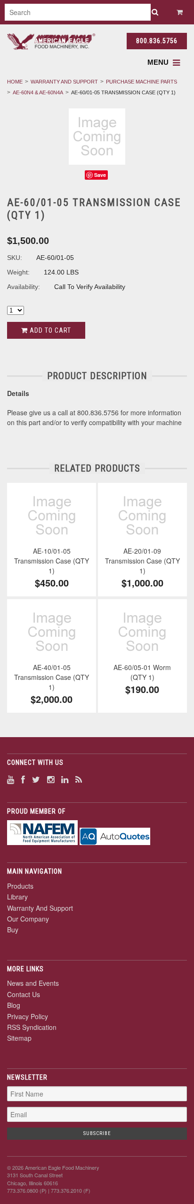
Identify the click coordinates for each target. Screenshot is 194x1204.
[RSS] (78, 779)
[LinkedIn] (64, 779)
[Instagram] (50, 779)
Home (15, 81)
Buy (12, 929)
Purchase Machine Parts (141, 81)
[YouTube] (10, 779)
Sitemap (19, 1038)
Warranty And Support (64, 81)
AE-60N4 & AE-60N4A (38, 92)
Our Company (28, 918)
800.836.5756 (157, 41)
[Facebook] (23, 779)
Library (17, 896)
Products (20, 886)
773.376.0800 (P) (27, 1190)
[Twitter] (36, 779)
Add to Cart (49, 330)
